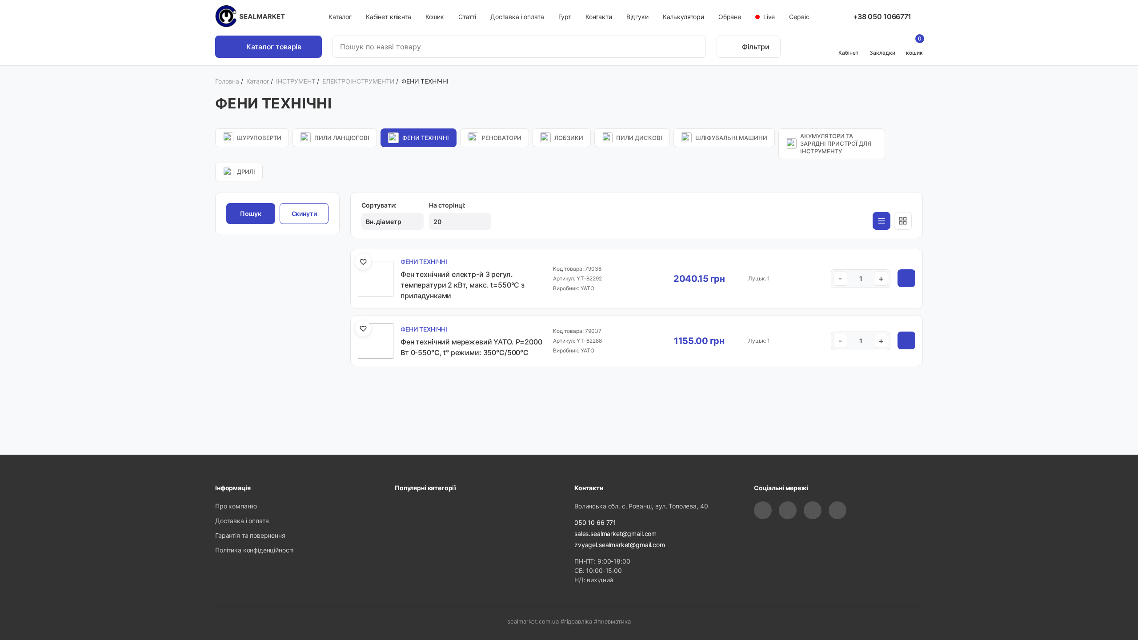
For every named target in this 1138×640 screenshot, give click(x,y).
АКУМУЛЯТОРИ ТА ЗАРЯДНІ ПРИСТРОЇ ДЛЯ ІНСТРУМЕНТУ (835, 143)
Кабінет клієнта (388, 16)
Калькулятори (683, 16)
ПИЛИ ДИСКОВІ (639, 137)
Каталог (340, 16)
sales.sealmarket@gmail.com (615, 533)
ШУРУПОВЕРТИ (259, 137)
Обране (729, 16)
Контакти (598, 16)
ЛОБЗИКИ (568, 137)
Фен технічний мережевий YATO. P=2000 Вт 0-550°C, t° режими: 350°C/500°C (471, 347)
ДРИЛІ (246, 171)
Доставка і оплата (517, 16)
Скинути (304, 213)
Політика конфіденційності (254, 550)
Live (768, 16)
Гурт (564, 16)
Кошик (434, 16)
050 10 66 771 (595, 522)
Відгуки (637, 16)
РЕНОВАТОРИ (501, 137)
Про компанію (236, 506)
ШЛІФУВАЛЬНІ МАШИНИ (731, 137)
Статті (467, 16)
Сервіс (799, 16)
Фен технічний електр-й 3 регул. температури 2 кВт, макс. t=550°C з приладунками (463, 285)
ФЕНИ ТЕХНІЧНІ (425, 137)
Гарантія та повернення (250, 535)
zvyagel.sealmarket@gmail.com (619, 544)
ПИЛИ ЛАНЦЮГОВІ (341, 137)
